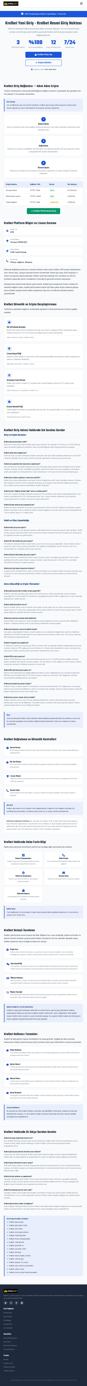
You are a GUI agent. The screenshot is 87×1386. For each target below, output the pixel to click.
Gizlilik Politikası (9, 1371)
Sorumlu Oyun (8, 1363)
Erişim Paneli (8, 1316)
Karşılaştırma (8, 1324)
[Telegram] (22, 1303)
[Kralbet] (11, 3)
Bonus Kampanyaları (10, 1338)
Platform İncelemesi (10, 1345)
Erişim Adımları (45, 62)
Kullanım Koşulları (9, 1367)
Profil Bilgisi (7, 1320)
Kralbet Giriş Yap (44, 54)
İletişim (6, 1359)
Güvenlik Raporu (9, 1349)
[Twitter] (6, 1303)
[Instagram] (11, 1303)
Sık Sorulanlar (8, 1328)
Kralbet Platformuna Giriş (45, 211)
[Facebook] (16, 1303)
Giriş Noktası (8, 1313)
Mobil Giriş (7, 1342)
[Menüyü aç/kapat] (81, 3)
